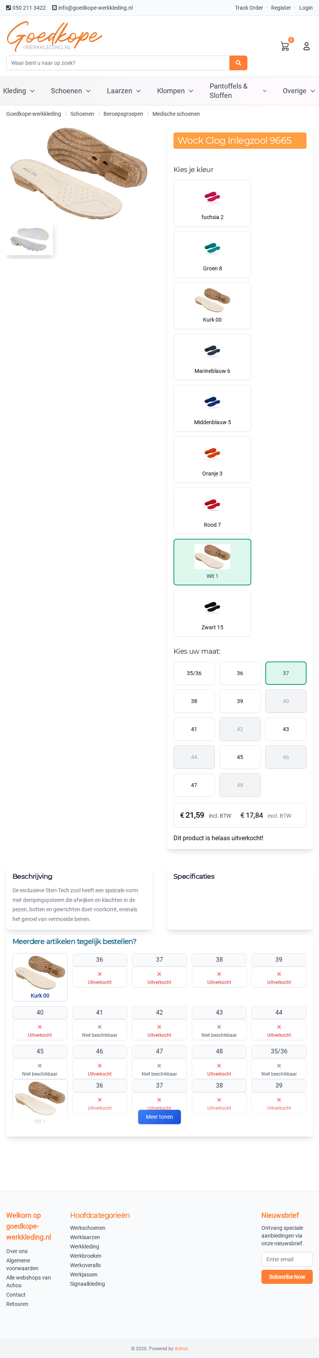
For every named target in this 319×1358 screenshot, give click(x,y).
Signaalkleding (87, 1284)
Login (306, 8)
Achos (181, 1348)
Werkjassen (84, 1274)
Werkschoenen (87, 1228)
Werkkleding (84, 1246)
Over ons (17, 1251)
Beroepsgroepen (123, 114)
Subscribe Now (287, 1277)
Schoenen (82, 114)
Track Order (249, 8)
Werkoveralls (85, 1265)
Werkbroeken (86, 1256)
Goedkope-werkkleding (33, 114)
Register (281, 8)
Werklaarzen (85, 1237)
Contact (16, 1295)
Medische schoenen (176, 114)
